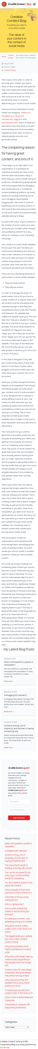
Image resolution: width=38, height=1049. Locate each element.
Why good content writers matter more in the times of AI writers (18, 929)
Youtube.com (7, 119)
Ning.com (19, 116)
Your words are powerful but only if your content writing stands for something (18, 875)
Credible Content (19, 4)
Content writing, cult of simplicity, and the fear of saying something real (19, 728)
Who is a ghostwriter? (14, 904)
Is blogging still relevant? (15, 695)
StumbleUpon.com (10, 122)
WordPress (5, 1047)
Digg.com (18, 119)
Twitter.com (25, 112)
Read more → (9, 681)
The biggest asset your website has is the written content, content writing (18, 939)
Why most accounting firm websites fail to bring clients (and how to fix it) (17, 983)
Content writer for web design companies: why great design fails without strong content (18, 972)
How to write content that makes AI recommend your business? (17, 911)
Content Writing (11, 56)
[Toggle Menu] (34, 4)
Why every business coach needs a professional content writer (18, 949)
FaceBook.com (8, 116)
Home (4, 56)
